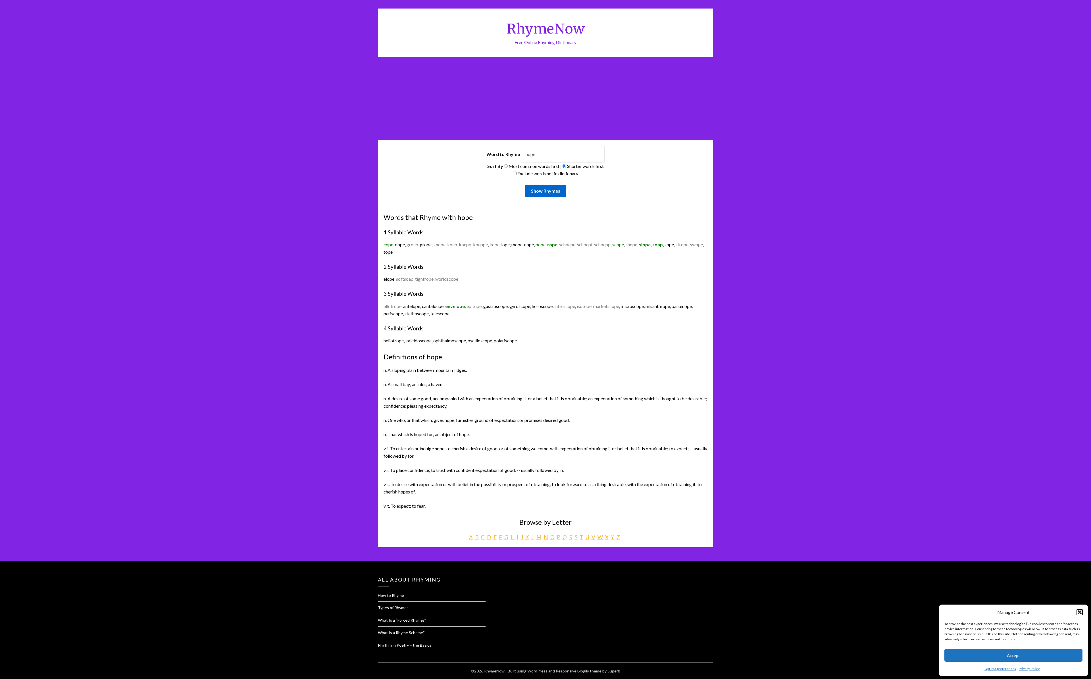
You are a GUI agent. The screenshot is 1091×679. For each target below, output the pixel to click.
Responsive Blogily (572, 670)
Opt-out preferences (1000, 668)
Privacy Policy (1029, 668)
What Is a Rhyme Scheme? (401, 632)
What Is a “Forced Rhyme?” (402, 620)
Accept (1013, 655)
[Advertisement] (545, 99)
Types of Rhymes (393, 607)
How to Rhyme (391, 595)
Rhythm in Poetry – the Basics (404, 645)
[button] (1079, 612)
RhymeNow (546, 28)
